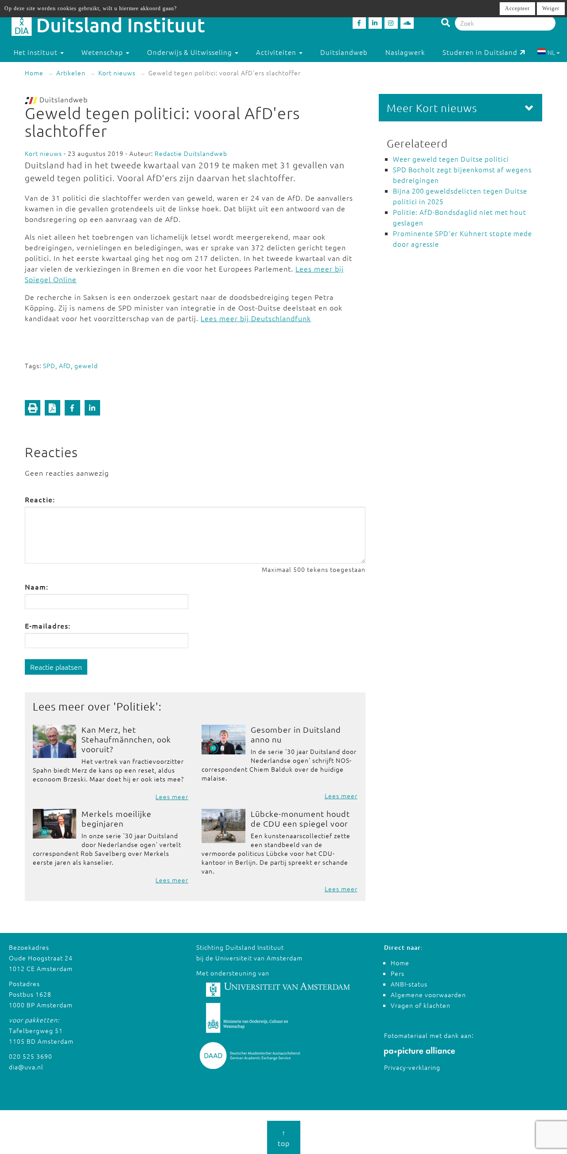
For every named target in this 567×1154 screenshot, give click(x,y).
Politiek (136, 706)
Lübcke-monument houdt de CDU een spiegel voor (300, 818)
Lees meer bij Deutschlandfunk (256, 318)
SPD (49, 365)
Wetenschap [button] (103, 52)
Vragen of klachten (420, 1005)
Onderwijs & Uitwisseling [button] (190, 52)
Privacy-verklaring (412, 1067)
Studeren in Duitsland (480, 52)
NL (551, 52)
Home (34, 72)
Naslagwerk (405, 52)
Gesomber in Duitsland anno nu (296, 734)
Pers (397, 973)
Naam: (36, 586)
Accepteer (517, 8)
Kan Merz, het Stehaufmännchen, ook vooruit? (126, 739)
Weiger (550, 8)
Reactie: (40, 499)
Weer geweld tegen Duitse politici (451, 158)
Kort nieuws (117, 72)
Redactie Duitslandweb (191, 153)
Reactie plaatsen (56, 667)
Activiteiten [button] (277, 52)
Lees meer (171, 796)
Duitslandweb (344, 52)
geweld (86, 365)
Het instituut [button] (36, 52)
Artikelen (70, 72)
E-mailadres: (47, 625)
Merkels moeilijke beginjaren (116, 818)
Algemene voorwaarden (428, 994)
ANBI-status (409, 983)
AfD (65, 365)
